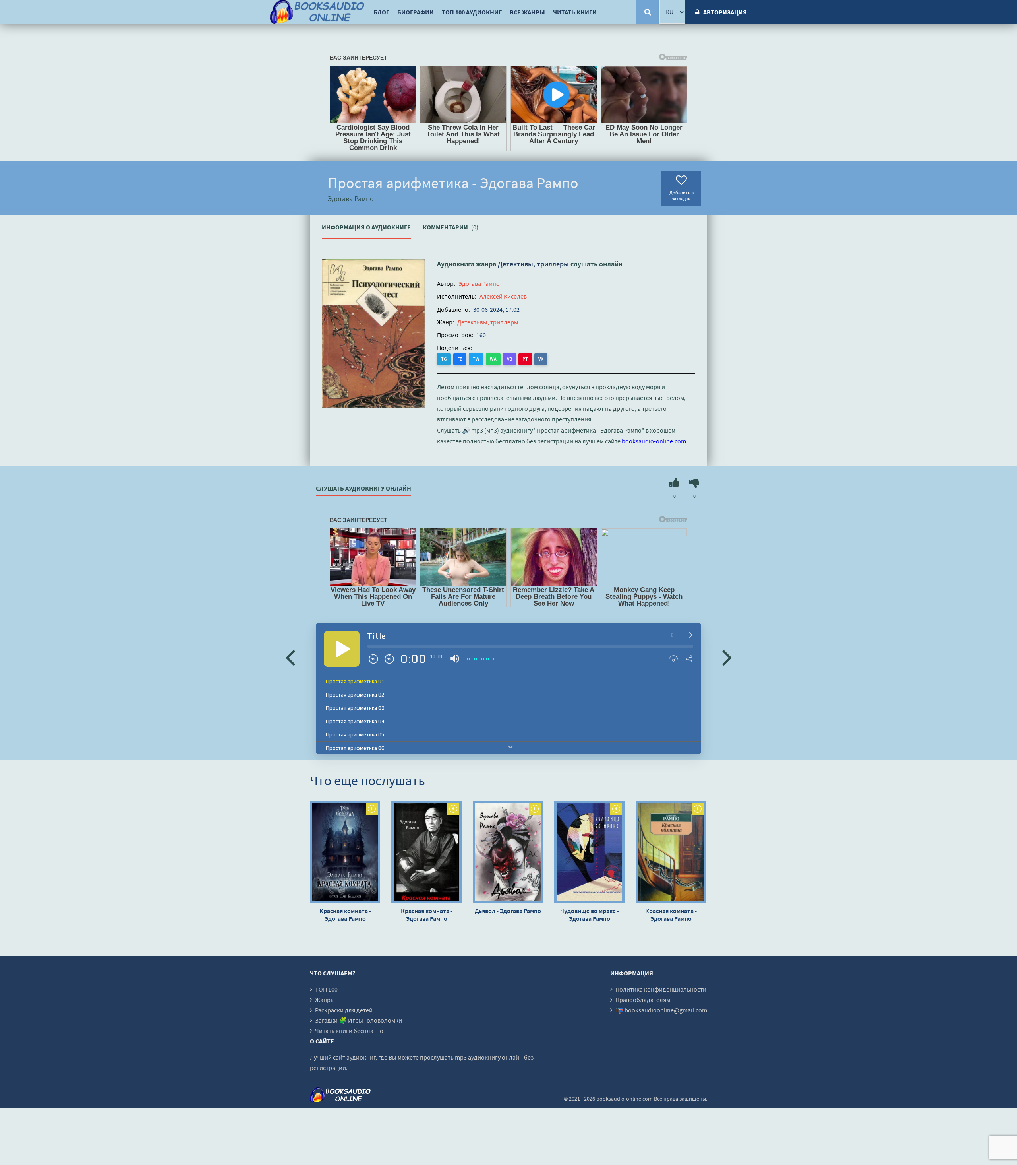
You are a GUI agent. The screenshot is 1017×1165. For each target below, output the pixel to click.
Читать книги (575, 12)
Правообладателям (642, 1000)
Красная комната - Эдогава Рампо (345, 914)
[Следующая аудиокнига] (727, 657)
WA (493, 359)
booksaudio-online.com (654, 441)
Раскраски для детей (344, 1010)
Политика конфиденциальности (660, 989)
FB (459, 359)
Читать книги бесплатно (349, 1031)
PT (525, 359)
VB (509, 359)
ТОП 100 (326, 989)
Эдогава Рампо (479, 283)
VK (540, 359)
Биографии (415, 12)
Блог (381, 12)
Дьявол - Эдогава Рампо (508, 911)
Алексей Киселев (503, 296)
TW (476, 359)
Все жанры (527, 12)
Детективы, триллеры (533, 263)
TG (444, 359)
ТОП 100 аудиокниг (472, 12)
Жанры (325, 1000)
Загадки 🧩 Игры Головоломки (358, 1020)
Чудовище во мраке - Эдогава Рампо (589, 914)
